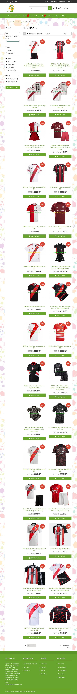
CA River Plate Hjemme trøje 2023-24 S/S (34, 347)
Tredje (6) (11, 67)
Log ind (10, 2)
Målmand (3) (12, 65)
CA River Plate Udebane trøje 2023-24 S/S (60, 347)
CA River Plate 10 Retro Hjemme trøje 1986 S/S (34, 106)
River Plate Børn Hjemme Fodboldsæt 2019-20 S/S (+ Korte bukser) (60, 589)
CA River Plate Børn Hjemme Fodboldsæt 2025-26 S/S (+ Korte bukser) (34, 66)
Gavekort (43, 664)
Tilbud (43, 670)
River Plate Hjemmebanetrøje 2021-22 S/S (34, 549)
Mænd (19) (11, 53)
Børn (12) (11, 50)
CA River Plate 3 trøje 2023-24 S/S (34, 306)
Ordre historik (62, 667)
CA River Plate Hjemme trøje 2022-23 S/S (34, 470)
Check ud (69, 1)
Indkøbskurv (62, 1)
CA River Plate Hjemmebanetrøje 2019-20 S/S (34, 629)
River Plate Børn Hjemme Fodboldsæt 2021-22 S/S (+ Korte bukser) (34, 510)
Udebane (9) (12, 70)
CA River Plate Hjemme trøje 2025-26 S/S (34, 188)
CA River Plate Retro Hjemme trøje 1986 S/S (60, 106)
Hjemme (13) (12, 62)
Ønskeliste (61, 674)
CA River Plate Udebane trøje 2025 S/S (60, 188)
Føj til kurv (35, 75)
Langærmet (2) (12, 82)
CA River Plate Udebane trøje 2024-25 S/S (60, 228)
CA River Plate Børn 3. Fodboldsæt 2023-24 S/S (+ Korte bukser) (60, 307)
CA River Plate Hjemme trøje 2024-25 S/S (34, 267)
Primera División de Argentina (17, 22)
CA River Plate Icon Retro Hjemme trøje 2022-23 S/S (34, 387)
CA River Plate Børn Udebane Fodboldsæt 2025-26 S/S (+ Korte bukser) (60, 66)
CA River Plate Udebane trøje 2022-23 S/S (60, 470)
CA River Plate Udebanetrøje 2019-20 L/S (60, 629)
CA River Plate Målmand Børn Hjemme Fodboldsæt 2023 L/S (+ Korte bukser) (60, 388)
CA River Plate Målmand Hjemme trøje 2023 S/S (60, 428)
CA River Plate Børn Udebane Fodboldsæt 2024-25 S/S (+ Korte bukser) (60, 147)
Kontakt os (27, 670)
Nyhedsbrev (61, 677)
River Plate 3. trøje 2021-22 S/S (60, 549)
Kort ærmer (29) (13, 79)
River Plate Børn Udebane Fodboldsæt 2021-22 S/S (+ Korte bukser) (60, 510)
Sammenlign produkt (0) (35, 34)
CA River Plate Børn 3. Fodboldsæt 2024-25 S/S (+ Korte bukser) (34, 146)
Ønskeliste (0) (54, 1)
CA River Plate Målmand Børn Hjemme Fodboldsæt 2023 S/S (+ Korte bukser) (34, 429)
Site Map (43, 674)
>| (34, 645)
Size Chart (27, 667)
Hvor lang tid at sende (30, 664)
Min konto (47, 1)
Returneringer (62, 670)
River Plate (29, 22)
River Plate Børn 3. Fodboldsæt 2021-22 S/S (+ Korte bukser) (34, 589)
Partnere (43, 667)
